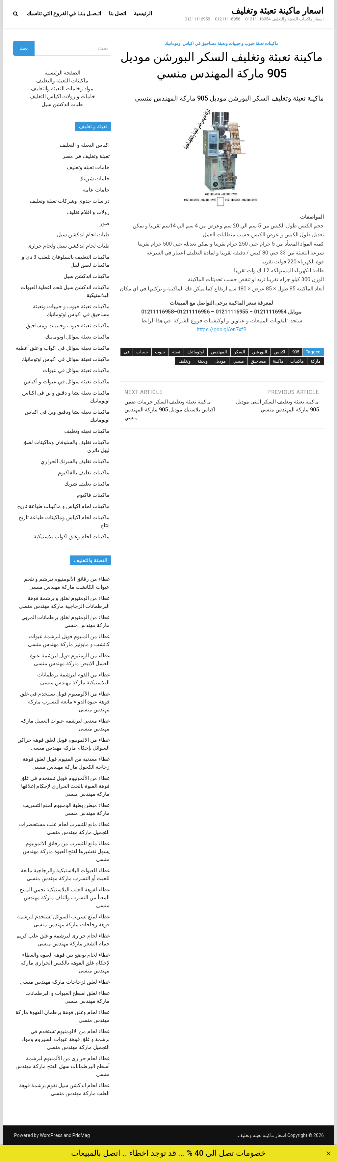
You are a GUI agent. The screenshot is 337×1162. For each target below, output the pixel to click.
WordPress (51, 1135)
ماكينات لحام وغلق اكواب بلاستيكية (72, 536)
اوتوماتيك (195, 351)
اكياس (279, 351)
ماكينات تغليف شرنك (87, 484)
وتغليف (184, 361)
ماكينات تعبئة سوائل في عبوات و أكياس (67, 381)
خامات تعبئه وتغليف (88, 167)
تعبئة (176, 351)
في (126, 351)
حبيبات (142, 351)
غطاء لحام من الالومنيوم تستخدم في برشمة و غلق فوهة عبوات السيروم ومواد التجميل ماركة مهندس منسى (65, 1039)
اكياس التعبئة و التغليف (85, 145)
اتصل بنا (117, 13)
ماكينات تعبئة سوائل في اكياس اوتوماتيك (66, 359)
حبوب (160, 351)
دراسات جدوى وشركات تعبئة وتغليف (70, 201)
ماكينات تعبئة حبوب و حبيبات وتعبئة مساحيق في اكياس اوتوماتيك (221, 43)
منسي (238, 361)
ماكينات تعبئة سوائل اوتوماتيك (77, 337)
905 (295, 351)
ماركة (316, 361)
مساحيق (258, 361)
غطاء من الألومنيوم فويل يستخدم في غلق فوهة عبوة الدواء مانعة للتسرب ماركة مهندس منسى (65, 702)
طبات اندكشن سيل (62, 104)
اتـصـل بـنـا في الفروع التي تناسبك (64, 13)
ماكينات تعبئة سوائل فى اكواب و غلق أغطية (63, 348)
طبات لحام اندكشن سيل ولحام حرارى (68, 246)
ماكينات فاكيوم (93, 495)
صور (105, 223)
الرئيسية (143, 13)
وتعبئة (202, 361)
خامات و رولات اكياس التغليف (62, 96)
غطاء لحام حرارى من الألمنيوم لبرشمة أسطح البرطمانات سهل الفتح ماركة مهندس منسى (62, 1066)
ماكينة (278, 361)
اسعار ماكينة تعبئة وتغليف (277, 10)
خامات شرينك (94, 178)
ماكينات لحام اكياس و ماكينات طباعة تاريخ (63, 506)
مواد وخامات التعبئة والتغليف (62, 88)
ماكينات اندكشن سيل (87, 276)
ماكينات (297, 361)
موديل (220, 361)
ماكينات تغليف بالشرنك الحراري (75, 461)
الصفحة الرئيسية (62, 72)
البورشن (259, 351)
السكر (239, 351)
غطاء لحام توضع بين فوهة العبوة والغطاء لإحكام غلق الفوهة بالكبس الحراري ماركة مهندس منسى (65, 963)
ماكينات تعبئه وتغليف (87, 431)
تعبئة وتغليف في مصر (86, 156)
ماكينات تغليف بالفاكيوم (84, 472)
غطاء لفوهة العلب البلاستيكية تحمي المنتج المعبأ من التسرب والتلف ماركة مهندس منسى (64, 897)
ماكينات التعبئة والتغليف (62, 80)
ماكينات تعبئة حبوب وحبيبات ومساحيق (68, 325)
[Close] (328, 1153)
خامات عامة (96, 190)
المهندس (219, 351)
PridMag (81, 1135)
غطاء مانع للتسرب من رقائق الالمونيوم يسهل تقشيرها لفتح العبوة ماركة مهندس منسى (66, 851)
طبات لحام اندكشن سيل (83, 234)
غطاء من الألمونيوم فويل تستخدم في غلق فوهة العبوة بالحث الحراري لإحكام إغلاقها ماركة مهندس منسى (65, 786)
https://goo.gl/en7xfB (221, 329)
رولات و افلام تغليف (88, 212)
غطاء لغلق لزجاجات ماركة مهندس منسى (65, 982)
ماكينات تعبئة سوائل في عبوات (76, 370)
